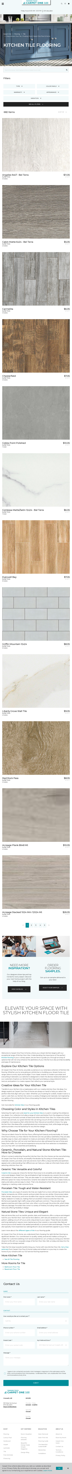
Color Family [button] (51, 86)
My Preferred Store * (44, 1340)
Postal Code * (7, 1340)
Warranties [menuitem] (42, 1450)
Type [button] (18, 86)
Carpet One (7, 34)
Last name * (41, 1297)
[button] (61, 4)
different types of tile (26, 1230)
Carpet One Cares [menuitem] (60, 1442)
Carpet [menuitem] (5, 1444)
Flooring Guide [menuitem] (43, 1441)
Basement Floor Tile (12, 1269)
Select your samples (51, 988)
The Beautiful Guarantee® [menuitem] (42, 1445)
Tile (24, 34)
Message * (6, 1352)
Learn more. (47, 1470)
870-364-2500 (48, 11)
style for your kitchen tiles (33, 1113)
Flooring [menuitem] (6, 1434)
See (5, 1259)
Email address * (42, 1327)
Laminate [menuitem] (6, 1448)
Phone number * (8, 1327)
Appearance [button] (51, 92)
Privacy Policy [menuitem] (60, 1455)
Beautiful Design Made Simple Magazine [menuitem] (25, 1446)
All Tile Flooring (13, 1259)
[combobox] (34, 70)
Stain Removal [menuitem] (43, 1434)
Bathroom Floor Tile (12, 1267)
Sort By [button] (61, 112)
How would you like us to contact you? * (16, 1316)
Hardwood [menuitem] (6, 1441)
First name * (7, 1297)
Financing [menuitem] (6, 1458)
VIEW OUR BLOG (17, 989)
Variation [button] (35, 98)
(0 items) (68, 3)
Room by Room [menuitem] (61, 1437)
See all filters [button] (34, 104)
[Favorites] (65, 4)
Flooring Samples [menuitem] (24, 1438)
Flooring (17, 34)
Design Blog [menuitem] (25, 1452)
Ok (59, 1468)
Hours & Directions (9, 1407)
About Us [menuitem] (59, 1434)
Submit (36, 1383)
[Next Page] (49, 925)
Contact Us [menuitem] (59, 1446)
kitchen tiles (19, 1105)
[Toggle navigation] (3, 4)
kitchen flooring (7, 1057)
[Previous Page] (23, 925)
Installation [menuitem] (42, 1453)
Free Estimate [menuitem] (8, 1455)
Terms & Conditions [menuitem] (59, 1451)
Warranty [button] (18, 92)
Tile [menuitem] (4, 1451)
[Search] (67, 70)
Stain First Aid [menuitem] (43, 1437)
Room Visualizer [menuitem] (26, 1434)
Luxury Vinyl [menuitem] (7, 1437)
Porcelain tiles (7, 1192)
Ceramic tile (6, 1173)
